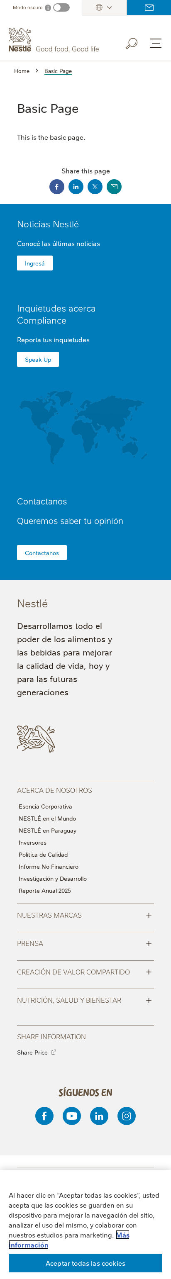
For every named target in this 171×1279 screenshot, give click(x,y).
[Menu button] (155, 43)
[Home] (55, 40)
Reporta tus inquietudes (53, 339)
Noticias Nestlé (48, 223)
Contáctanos (149, 7)
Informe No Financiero (48, 866)
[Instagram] (126, 1116)
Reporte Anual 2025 (45, 890)
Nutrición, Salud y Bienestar (84, 999)
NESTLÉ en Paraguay (47, 830)
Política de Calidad (43, 854)
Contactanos (42, 552)
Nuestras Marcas (84, 914)
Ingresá (35, 263)
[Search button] (137, 42)
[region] (85, 1224)
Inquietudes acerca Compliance (56, 314)
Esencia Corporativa (45, 806)
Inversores (32, 842)
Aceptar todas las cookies (85, 1262)
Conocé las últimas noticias (58, 243)
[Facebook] (44, 1116)
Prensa (84, 942)
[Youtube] (72, 1116)
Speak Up (38, 359)
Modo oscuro (28, 7)
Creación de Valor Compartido (84, 971)
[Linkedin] (99, 1116)
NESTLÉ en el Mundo (47, 818)
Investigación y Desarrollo (53, 878)
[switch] (61, 7)
